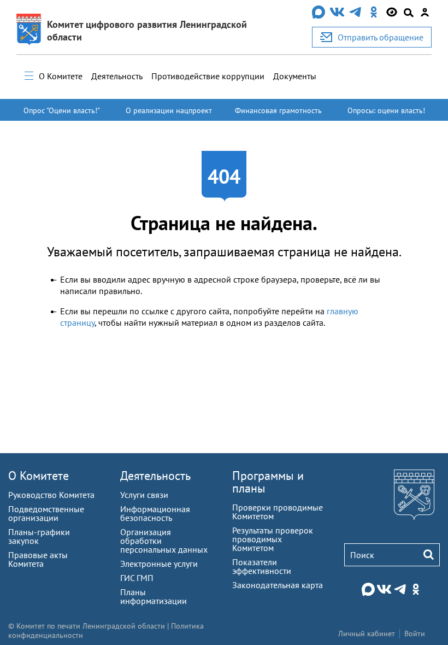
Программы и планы (268, 482)
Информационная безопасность (155, 513)
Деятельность (117, 76)
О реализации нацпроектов (169, 115)
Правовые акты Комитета (38, 559)
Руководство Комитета (51, 494)
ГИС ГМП (137, 577)
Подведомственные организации (46, 513)
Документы (294, 76)
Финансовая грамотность (278, 110)
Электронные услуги (159, 563)
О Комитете (60, 76)
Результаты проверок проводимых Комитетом (272, 539)
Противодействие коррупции (207, 76)
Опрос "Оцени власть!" (61, 110)
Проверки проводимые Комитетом (277, 511)
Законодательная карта (277, 584)
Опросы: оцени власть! (386, 110)
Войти (414, 633)
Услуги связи (144, 494)
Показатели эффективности (261, 566)
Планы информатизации (153, 596)
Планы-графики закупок (39, 536)
